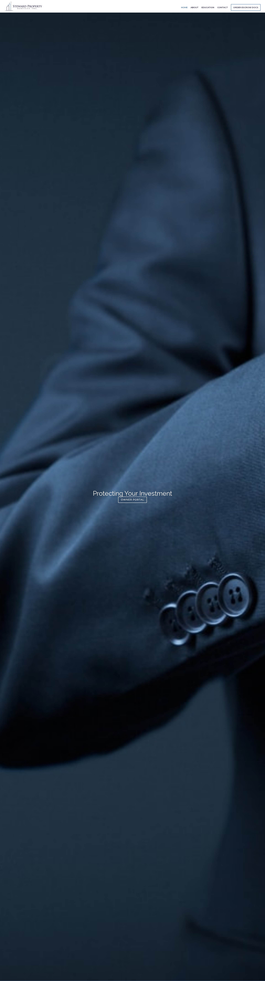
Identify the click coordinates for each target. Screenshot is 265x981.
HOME (184, 7)
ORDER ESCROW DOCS (245, 7)
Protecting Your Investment (132, 493)
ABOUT (194, 7)
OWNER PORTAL (132, 499)
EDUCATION (208, 7)
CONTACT (222, 7)
